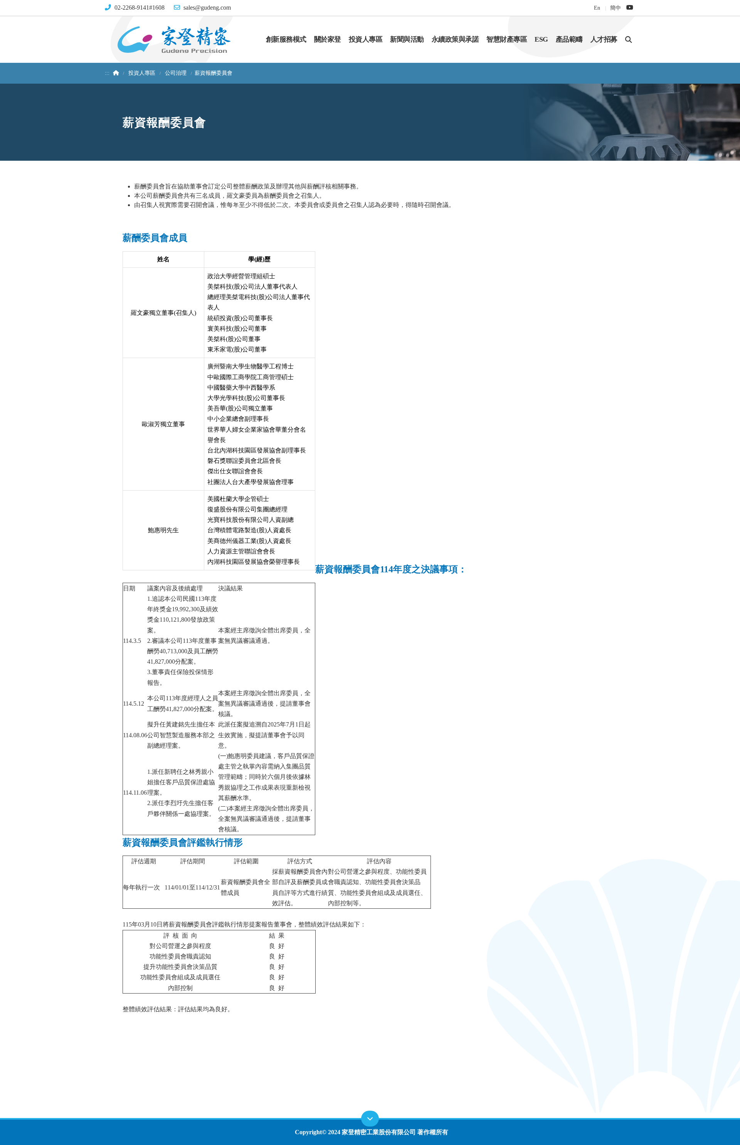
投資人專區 (366, 39)
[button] (628, 39)
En (597, 8)
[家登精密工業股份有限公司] (174, 38)
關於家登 (327, 39)
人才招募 (603, 39)
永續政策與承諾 (455, 39)
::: (107, 73)
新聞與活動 (407, 39)
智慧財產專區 (506, 39)
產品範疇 (569, 39)
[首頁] (115, 73)
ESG (541, 39)
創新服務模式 (286, 39)
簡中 (615, 8)
